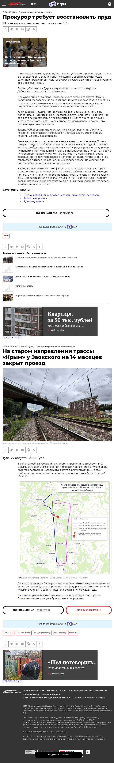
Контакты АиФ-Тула (51, 694)
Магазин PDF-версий (56, 691)
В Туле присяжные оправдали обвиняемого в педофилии (42, 295)
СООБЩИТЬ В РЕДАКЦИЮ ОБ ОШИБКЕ (89, 698)
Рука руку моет (33, 201)
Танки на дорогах (34, 198)
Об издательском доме (34, 691)
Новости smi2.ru (12, 337)
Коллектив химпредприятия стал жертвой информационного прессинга (49, 267)
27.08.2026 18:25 (10, 346)
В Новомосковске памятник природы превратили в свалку (42, 276)
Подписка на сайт (31, 694)
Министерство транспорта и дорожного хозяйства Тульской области (35, 443)
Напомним (24, 595)
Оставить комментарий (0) (89, 610)
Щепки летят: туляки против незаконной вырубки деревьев (61, 195)
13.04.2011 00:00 (10, 12)
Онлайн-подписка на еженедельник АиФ (88, 691)
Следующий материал (58, 755)
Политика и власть (24, 286)
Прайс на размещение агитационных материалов (46, 698)
